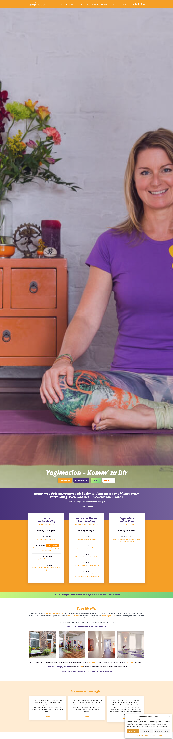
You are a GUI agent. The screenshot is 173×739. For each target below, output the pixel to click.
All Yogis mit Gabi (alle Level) (46, 539)
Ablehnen (146, 731)
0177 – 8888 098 (106, 671)
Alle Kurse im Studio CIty (46, 524)
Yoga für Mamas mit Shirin (86, 539)
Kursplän (92, 662)
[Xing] (141, 4)
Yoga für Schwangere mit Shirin (86, 548)
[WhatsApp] (144, 4)
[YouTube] (138, 4)
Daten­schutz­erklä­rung (149, 735)
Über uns (124, 4)
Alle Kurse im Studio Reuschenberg (86, 524)
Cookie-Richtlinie (139, 735)
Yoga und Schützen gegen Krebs (97, 4)
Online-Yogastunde (108, 616)
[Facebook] (133, 4)
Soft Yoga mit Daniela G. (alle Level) (86, 556)
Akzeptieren (133, 731)
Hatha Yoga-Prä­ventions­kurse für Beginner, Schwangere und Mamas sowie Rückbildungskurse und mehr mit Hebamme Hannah (86, 495)
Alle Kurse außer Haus (126, 524)
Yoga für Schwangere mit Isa (46, 559)
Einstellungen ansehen (162, 731)
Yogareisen (114, 4)
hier (81, 667)
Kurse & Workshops (67, 4)
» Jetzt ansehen (86, 506)
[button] (169, 716)
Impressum (159, 735)
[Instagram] (136, 4)
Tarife (80, 4)
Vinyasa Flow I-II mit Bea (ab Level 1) (86, 565)
